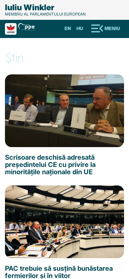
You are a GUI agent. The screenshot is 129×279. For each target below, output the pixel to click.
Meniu (112, 28)
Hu (79, 28)
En (67, 28)
